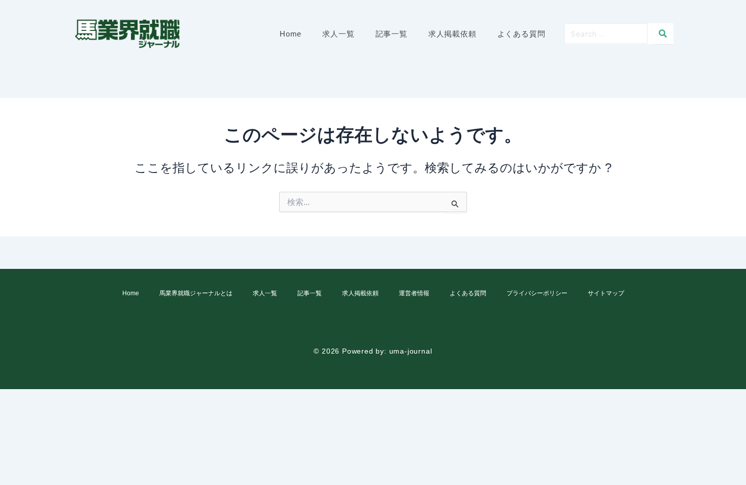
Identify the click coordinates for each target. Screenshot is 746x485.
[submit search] (663, 33)
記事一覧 (309, 293)
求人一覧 (265, 293)
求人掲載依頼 (360, 293)
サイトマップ (606, 293)
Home (130, 293)
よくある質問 (468, 293)
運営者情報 (414, 293)
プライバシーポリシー (536, 293)
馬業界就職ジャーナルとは (195, 293)
